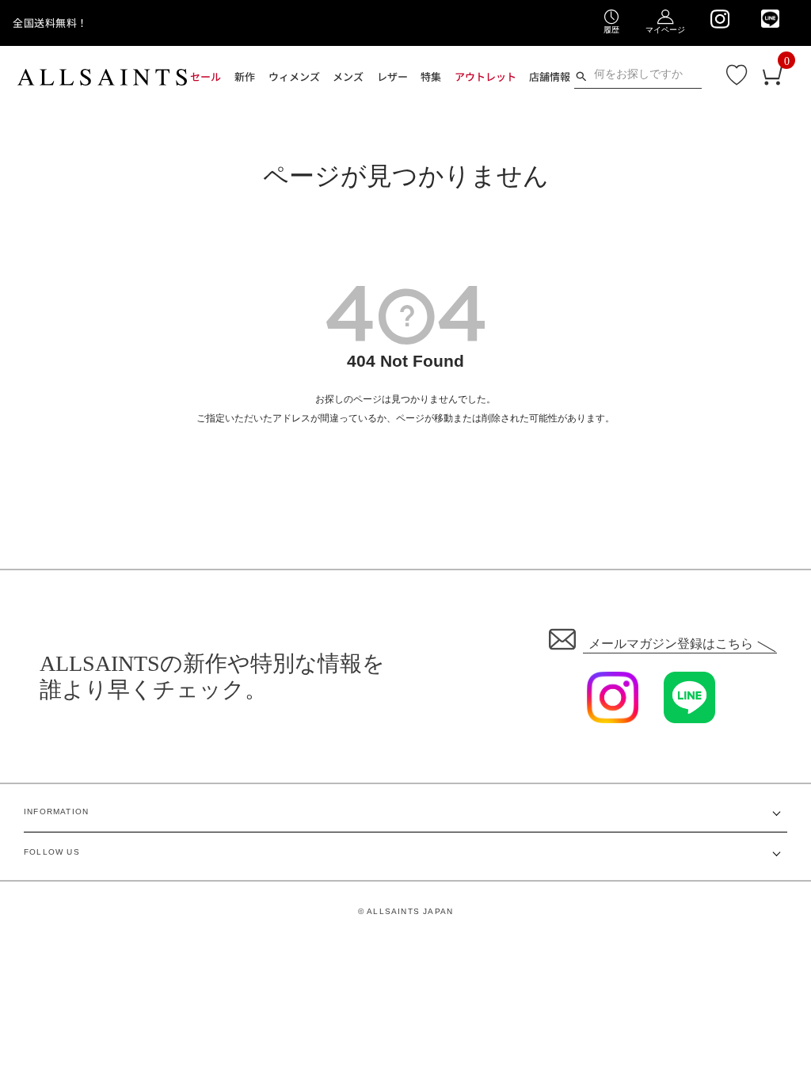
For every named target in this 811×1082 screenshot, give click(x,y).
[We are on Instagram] (719, 19)
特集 (430, 76)
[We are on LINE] (770, 19)
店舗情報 (549, 76)
